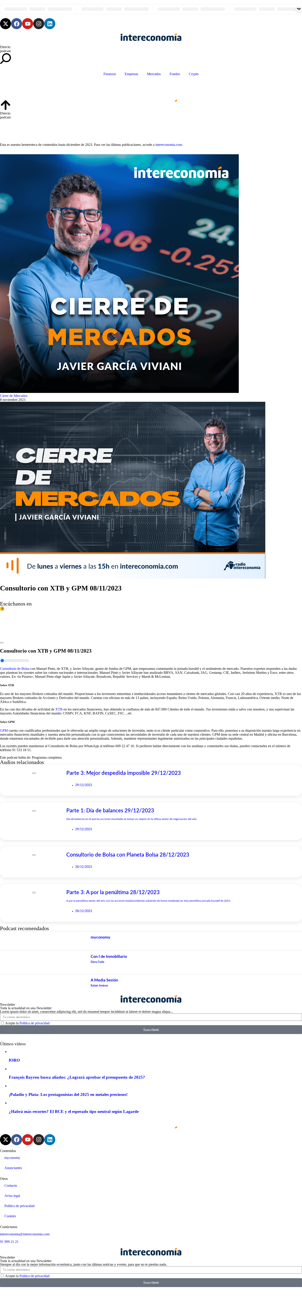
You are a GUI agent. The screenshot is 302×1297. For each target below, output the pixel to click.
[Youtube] (27, 23)
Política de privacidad (34, 1023)
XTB (59, 709)
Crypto (194, 74)
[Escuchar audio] (2, 641)
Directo (5, 47)
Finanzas (109, 74)
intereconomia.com (168, 145)
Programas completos (47, 757)
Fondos (175, 74)
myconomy (12, 1158)
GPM (4, 730)
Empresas (131, 74)
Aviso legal (12, 1196)
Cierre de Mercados (13, 396)
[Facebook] (16, 23)
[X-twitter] (5, 23)
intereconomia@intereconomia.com (25, 1234)
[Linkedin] (49, 23)
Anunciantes (13, 1168)
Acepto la (27, 1023)
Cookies (10, 1216)
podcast (5, 51)
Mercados (154, 74)
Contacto (10, 1185)
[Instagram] (38, 23)
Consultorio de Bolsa (14, 668)
